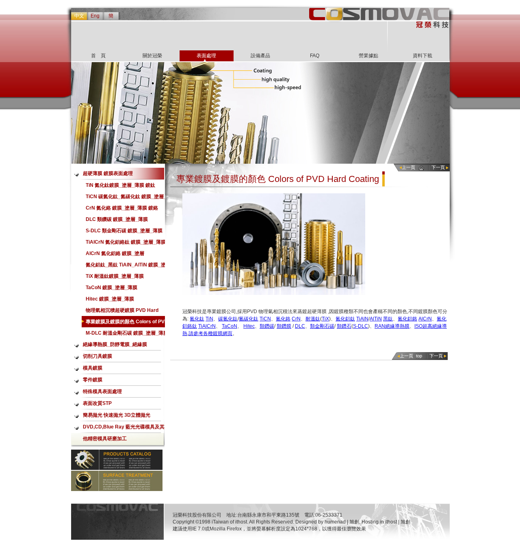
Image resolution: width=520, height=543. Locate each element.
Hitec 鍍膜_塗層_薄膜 (110, 299)
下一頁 (438, 167)
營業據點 (368, 55)
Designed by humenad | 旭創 (327, 522)
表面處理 (206, 55)
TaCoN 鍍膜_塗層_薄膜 (111, 287)
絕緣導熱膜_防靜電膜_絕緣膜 (115, 344)
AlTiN (376, 319)
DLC (300, 326)
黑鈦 (388, 319)
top (419, 355)
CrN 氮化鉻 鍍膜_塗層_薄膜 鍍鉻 (122, 208)
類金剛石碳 (322, 326)
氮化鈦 (197, 319)
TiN (209, 319)
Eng (95, 16)
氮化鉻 (283, 319)
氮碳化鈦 (248, 319)
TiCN (265, 319)
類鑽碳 (267, 326)
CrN (296, 319)
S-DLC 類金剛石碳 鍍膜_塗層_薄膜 (124, 231)
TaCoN (229, 326)
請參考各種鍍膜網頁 (210, 333)
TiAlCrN (207, 326)
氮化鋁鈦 (345, 319)
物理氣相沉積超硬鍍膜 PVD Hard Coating (122, 311)
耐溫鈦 (313, 319)
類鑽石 (344, 326)
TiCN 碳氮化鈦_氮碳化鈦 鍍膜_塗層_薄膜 (126, 198)
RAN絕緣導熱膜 (392, 326)
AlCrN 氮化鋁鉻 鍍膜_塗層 (115, 253)
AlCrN (425, 319)
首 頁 (98, 55)
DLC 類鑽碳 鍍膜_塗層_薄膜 (117, 219)
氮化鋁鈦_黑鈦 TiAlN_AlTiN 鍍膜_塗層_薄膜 (126, 266)
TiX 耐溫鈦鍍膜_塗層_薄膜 (115, 276)
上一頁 (408, 167)
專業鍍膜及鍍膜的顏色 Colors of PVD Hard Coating (127, 323)
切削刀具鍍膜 (97, 356)
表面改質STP (97, 403)
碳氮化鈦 (228, 319)
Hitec (249, 326)
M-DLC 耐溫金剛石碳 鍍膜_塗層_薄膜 (127, 333)
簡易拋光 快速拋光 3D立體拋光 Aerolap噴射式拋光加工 (116, 416)
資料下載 (422, 55)
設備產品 (260, 55)
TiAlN (362, 319)
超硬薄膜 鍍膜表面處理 (108, 173)
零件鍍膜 (92, 380)
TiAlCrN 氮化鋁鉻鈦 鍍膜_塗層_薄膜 (126, 242)
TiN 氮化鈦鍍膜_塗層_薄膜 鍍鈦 (120, 185)
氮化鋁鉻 (407, 319)
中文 (79, 16)
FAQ (314, 55)
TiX (325, 319)
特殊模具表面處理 (102, 391)
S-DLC (360, 326)
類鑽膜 (284, 326)
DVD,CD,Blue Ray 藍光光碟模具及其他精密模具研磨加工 (124, 428)
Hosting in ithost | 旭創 (386, 522)
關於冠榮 (152, 55)
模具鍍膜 (92, 368)
